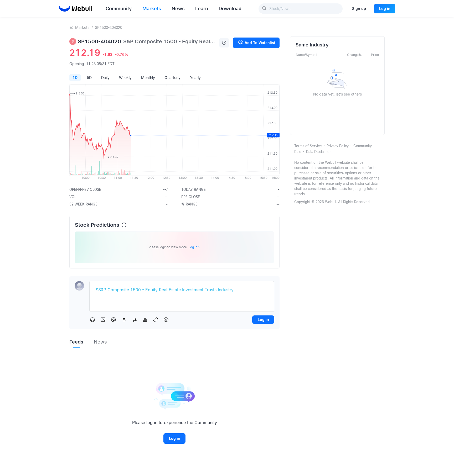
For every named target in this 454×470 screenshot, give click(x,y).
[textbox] (182, 290)
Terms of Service (308, 146)
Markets (82, 27)
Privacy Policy (338, 146)
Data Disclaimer (318, 152)
